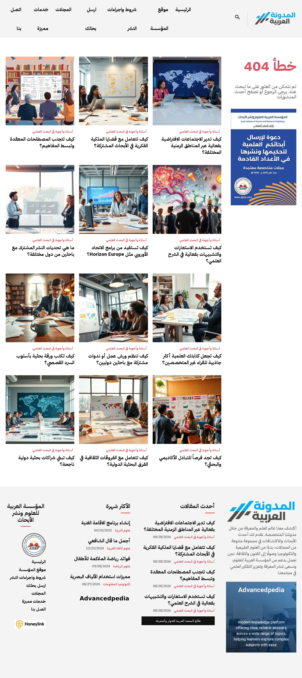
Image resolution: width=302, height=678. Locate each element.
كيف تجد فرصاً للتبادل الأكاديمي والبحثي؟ (190, 461)
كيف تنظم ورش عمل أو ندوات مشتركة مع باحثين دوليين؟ (118, 359)
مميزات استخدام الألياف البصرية (100, 576)
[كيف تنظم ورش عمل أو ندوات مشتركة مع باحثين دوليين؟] (113, 308)
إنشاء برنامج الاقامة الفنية (105, 522)
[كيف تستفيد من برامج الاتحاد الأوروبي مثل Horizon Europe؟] (113, 199)
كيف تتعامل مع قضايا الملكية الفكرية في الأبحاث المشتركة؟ (119, 142)
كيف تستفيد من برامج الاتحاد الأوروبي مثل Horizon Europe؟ (117, 251)
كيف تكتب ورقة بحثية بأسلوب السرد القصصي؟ (45, 359)
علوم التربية (122, 530)
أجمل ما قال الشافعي (109, 540)
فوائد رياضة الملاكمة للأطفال (102, 558)
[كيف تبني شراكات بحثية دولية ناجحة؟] (40, 409)
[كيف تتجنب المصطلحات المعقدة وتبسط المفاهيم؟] (40, 91)
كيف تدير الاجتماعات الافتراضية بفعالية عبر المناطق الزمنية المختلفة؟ (191, 145)
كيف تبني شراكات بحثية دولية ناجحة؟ (46, 461)
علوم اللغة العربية (118, 548)
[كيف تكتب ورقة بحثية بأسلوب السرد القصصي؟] (40, 308)
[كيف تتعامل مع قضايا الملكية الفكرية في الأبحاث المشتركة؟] (113, 91)
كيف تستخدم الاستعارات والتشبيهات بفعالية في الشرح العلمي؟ (194, 254)
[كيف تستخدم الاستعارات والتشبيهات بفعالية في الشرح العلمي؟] (187, 199)
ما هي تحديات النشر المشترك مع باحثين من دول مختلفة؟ (43, 251)
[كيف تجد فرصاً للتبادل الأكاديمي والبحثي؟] (187, 409)
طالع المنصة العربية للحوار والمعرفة (178, 620)
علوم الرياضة (121, 566)
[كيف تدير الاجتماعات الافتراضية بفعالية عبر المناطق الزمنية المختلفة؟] (187, 91)
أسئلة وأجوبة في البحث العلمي (199, 131)
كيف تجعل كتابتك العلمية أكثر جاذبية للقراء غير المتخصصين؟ (191, 359)
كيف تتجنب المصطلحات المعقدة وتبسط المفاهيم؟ (42, 142)
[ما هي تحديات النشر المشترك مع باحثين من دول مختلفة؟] (40, 199)
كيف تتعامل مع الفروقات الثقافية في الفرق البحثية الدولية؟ (114, 461)
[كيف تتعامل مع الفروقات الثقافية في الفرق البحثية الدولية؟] (113, 409)
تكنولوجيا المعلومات (116, 584)
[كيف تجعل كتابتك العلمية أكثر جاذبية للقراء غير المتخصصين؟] (187, 308)
